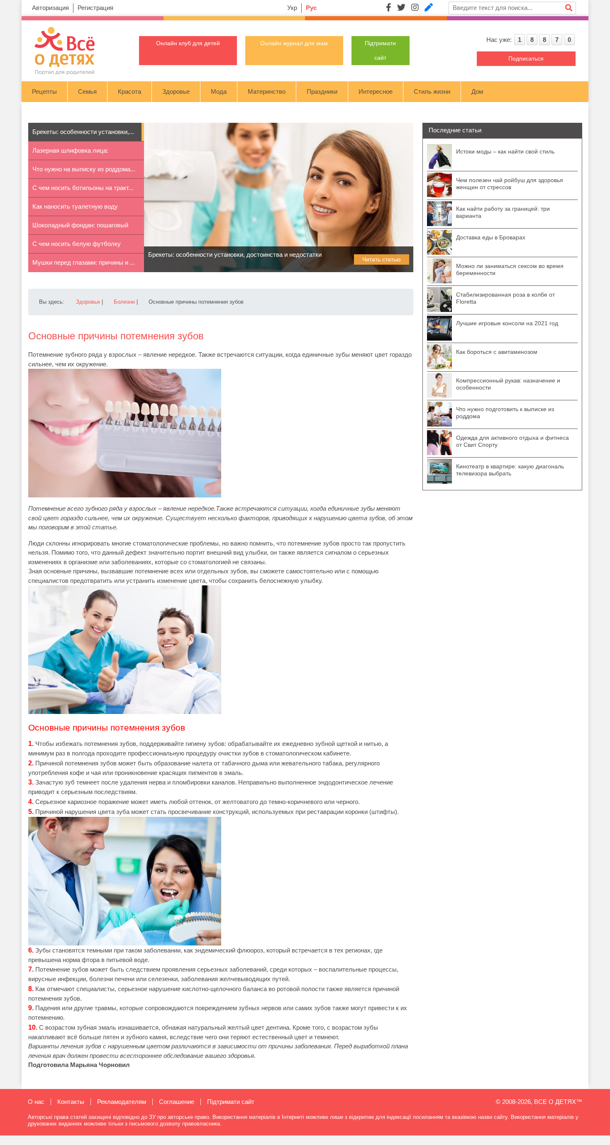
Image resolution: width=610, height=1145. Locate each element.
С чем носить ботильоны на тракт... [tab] (82, 187)
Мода (219, 91)
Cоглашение (176, 1101)
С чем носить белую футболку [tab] (76, 243)
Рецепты (44, 91)
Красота (129, 91)
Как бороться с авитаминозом (496, 351)
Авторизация (50, 7)
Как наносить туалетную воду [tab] (75, 206)
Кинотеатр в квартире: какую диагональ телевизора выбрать (510, 470)
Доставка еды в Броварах (490, 237)
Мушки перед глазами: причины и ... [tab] (83, 262)
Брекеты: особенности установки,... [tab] (83, 131)
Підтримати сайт (230, 1101)
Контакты (70, 1101)
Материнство (266, 91)
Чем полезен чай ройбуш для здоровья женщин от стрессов (509, 183)
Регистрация (95, 7)
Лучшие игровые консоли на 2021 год (507, 323)
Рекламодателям (121, 1101)
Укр (292, 7)
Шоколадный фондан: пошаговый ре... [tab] (80, 228)
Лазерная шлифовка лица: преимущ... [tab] (70, 153)
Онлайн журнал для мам (294, 43)
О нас (36, 1101)
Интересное (376, 91)
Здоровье (176, 91)
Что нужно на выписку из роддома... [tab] (83, 169)
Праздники (322, 91)
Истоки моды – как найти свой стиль (505, 151)
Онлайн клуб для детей (188, 43)
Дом (477, 91)
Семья (87, 91)
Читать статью (381, 259)
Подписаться (526, 58)
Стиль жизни (432, 91)
